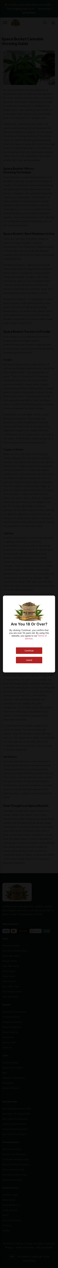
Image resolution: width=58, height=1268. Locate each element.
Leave (29, 660)
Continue (29, 650)
